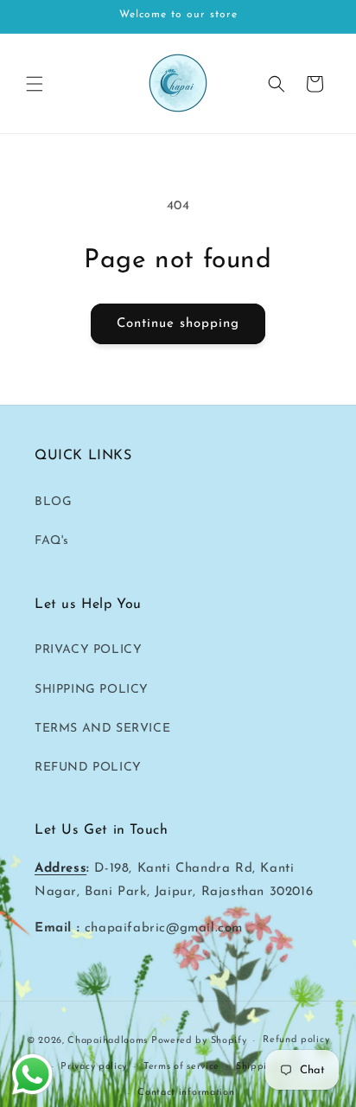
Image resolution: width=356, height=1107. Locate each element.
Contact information (185, 1092)
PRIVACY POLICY (88, 649)
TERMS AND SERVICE (102, 728)
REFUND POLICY (88, 767)
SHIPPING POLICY (92, 689)
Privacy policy (93, 1067)
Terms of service (181, 1067)
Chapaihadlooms (107, 1041)
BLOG (53, 502)
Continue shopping (178, 323)
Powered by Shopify (199, 1041)
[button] (35, 84)
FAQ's (52, 540)
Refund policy (296, 1040)
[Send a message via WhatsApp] (32, 1074)
